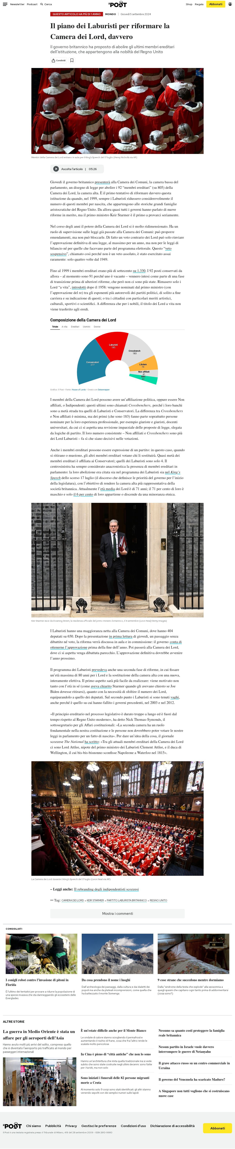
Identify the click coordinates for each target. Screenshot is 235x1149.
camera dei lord (73, 900)
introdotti (79, 287)
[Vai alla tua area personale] (230, 4)
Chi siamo (33, 1126)
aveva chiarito (101, 686)
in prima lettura (120, 636)
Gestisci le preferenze (98, 1126)
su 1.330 (139, 270)
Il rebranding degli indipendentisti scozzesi (106, 889)
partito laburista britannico (127, 900)
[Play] (56, 169)
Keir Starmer (95, 900)
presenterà (102, 181)
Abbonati (215, 4)
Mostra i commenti (117, 913)
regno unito (158, 900)
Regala (199, 4)
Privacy (71, 1126)
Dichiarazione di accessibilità (172, 1126)
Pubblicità (53, 1126)
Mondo (110, 14)
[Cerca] (41, 4)
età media (107, 488)
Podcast (32, 4)
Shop (189, 4)
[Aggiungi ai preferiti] (72, 60)
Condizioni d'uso (133, 1126)
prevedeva (99, 669)
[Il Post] (117, 4)
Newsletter (17, 4)
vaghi (175, 697)
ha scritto (92, 741)
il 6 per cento (83, 494)
